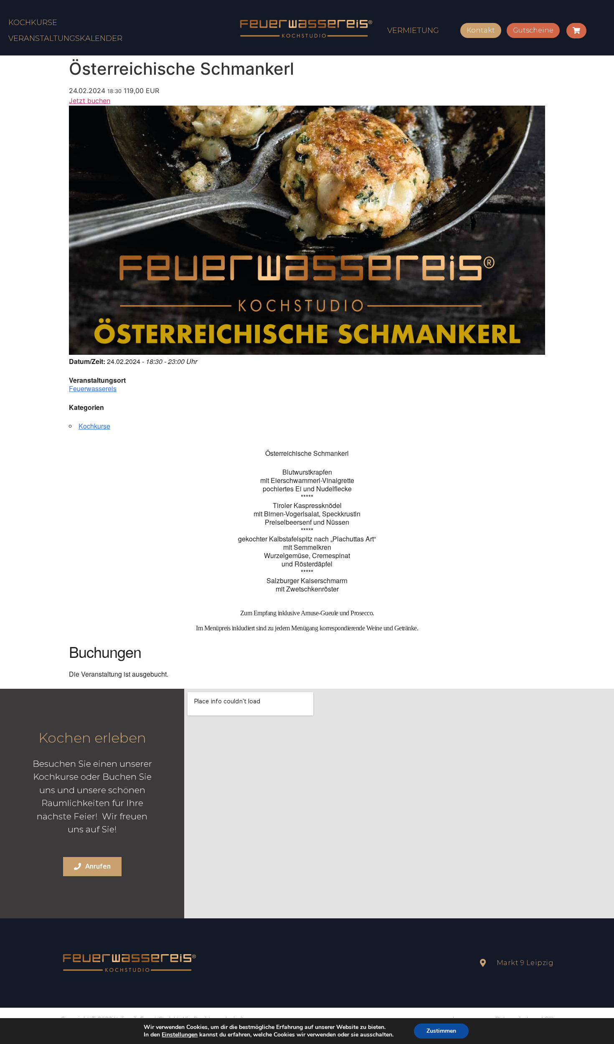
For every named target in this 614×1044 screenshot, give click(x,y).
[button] (480, 30)
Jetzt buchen (89, 100)
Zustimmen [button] (441, 1031)
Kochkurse (94, 426)
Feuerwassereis (93, 388)
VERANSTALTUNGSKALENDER (65, 38)
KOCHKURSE (32, 22)
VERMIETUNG (413, 30)
